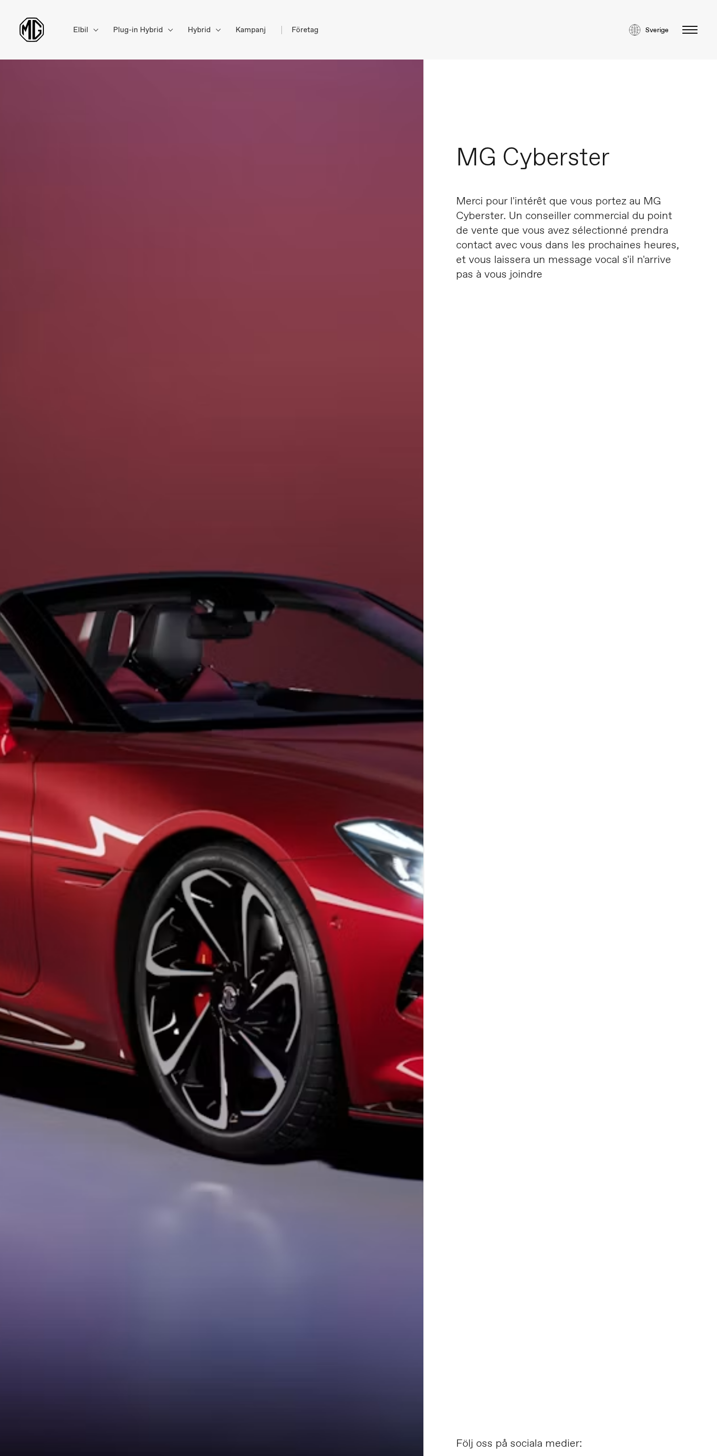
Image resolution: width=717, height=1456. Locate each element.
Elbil (81, 30)
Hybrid (200, 30)
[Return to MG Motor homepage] (32, 30)
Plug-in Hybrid (139, 30)
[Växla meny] (687, 30)
